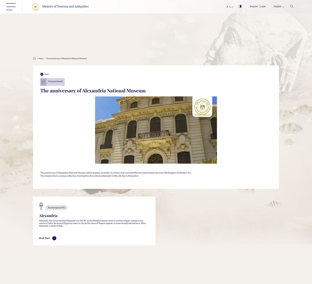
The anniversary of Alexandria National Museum (66, 58)
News (41, 58)
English (278, 6)
